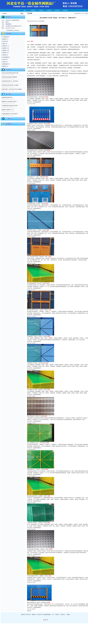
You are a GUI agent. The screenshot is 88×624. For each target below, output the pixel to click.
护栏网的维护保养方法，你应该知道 (10, 81)
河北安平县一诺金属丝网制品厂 (34, 102)
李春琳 (68, 614)
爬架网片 (5, 39)
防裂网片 (5, 48)
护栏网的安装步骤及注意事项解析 (9, 77)
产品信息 (33, 10)
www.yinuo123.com (10, 28)
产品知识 (49, 10)
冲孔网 (4, 59)
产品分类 (41, 10)
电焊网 (4, 55)
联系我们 (65, 10)
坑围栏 (4, 61)
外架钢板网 (5, 37)
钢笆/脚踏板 (5, 57)
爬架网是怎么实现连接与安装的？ (9, 101)
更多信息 (29, 610)
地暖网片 (5, 50)
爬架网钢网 (5, 64)
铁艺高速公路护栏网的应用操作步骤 (10, 73)
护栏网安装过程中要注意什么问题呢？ (10, 85)
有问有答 (57, 10)
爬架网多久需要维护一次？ (8, 109)
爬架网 (4, 66)
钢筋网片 (5, 46)
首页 (25, 10)
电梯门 (4, 43)
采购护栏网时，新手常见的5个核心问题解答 (12, 89)
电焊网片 (5, 52)
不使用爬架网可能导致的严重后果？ (10, 105)
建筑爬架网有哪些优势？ (7, 97)
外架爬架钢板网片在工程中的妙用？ (10, 113)
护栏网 (4, 41)
